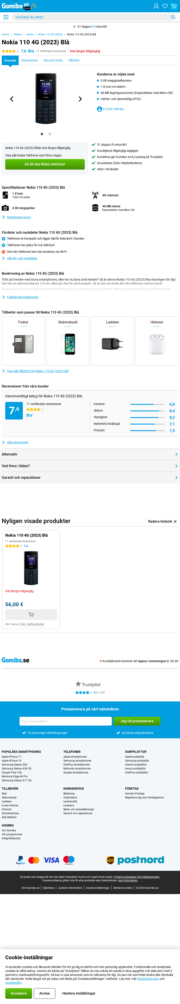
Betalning (69, 793)
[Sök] (172, 17)
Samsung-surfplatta (137, 760)
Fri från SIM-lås (113, 109)
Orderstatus (70, 797)
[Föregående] (11, 99)
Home (5, 34)
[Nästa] (80, 99)
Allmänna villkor (123, 887)
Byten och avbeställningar (78, 809)
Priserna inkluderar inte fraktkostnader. (137, 876)
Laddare (6, 801)
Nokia (29, 34)
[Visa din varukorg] (173, 6)
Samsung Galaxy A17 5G (16, 780)
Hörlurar (7, 809)
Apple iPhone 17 (11, 756)
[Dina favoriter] (165, 6)
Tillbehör (10, 788)
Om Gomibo (9, 830)
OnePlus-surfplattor (136, 772)
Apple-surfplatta (134, 756)
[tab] (42, 134)
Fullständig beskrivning (22, 297)
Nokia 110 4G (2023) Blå (81, 34)
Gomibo (8, 825)
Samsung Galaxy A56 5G (16, 768)
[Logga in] (156, 6)
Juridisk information (70, 887)
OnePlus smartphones (76, 764)
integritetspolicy (148, 979)
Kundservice (73, 788)
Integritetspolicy (11, 838)
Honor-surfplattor (135, 768)
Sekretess (48, 887)
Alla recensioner (18, 442)
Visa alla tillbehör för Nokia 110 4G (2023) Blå (38, 371)
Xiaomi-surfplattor (136, 764)
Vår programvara (12, 834)
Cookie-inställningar (98, 887)
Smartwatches (10, 813)
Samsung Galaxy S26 (14, 764)
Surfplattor (135, 751)
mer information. (128, 880)
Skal (4, 793)
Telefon (17, 34)
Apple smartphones (75, 756)
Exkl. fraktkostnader (32, 624)
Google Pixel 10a (12, 772)
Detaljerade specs (19, 217)
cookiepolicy (13, 982)
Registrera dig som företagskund (144, 797)
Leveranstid (70, 801)
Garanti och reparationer (77, 813)
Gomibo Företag (134, 793)
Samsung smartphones (77, 760)
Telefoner (72, 751)
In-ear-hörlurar (10, 805)
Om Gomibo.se (30, 887)
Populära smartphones (21, 751)
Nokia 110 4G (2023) (50, 34)
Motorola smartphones (77, 768)
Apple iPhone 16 (11, 760)
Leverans (68, 805)
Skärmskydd (9, 797)
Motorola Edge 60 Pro (15, 776)
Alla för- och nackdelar (22, 258)
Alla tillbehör (9, 817)
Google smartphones (75, 772)
